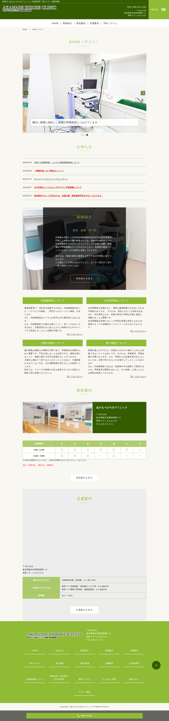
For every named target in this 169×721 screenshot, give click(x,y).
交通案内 (94, 23)
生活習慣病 (134, 663)
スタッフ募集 (84, 692)
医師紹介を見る (84, 278)
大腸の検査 (84, 663)
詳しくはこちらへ (75, 334)
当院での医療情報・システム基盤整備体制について (57, 162)
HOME (55, 23)
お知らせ (60, 650)
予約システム (110, 23)
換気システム (84, 679)
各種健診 (109, 663)
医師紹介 (67, 23)
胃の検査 (60, 663)
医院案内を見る (84, 478)
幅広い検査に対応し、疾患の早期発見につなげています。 (66, 122)
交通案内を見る (84, 610)
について (49, 171)
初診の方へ (134, 679)
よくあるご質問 (109, 679)
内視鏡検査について (35, 679)
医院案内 (81, 23)
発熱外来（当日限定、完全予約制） (60, 677)
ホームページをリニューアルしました (51, 179)
